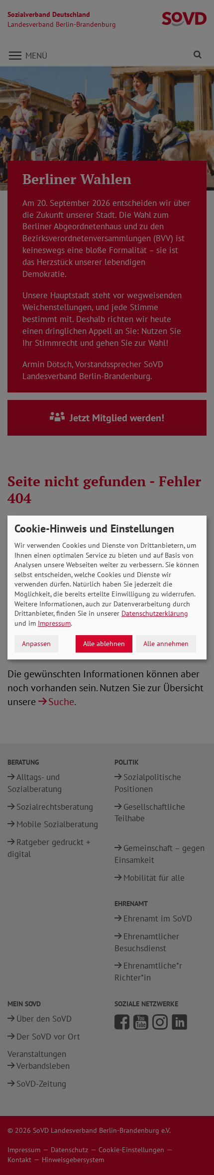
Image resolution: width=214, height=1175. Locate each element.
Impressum (54, 623)
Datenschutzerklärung (154, 613)
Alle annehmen (166, 643)
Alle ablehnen (104, 643)
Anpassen (36, 643)
